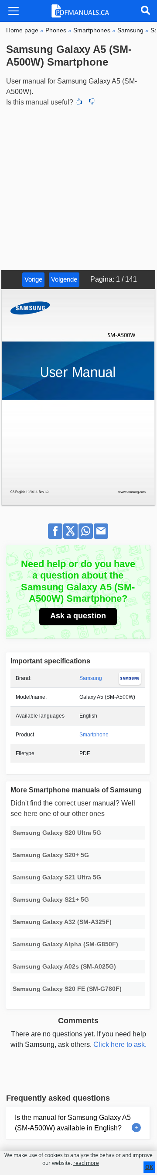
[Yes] (79, 102)
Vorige (33, 279)
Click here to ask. (120, 1044)
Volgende (64, 279)
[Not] (91, 102)
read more (86, 1163)
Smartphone (94, 735)
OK (149, 1167)
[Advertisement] (78, 187)
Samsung (90, 678)
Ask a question (78, 615)
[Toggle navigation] (13, 10)
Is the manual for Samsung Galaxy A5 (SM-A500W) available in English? (73, 1123)
